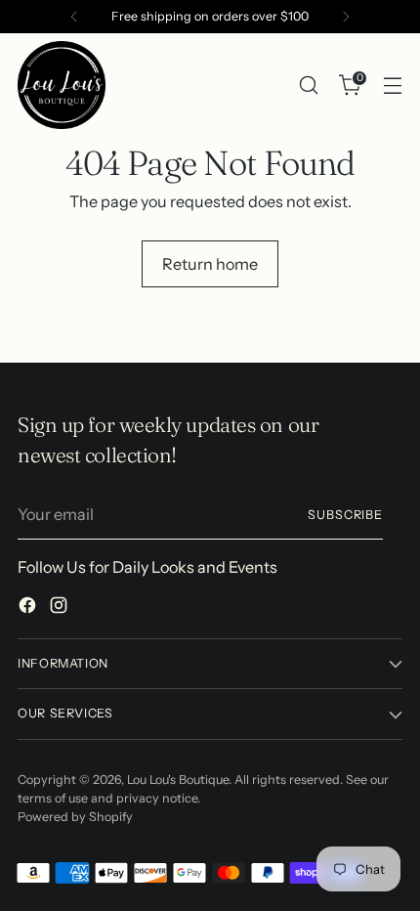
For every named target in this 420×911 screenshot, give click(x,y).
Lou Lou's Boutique (178, 779)
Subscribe (346, 514)
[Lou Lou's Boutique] (61, 85)
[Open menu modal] (392, 85)
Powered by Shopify (75, 816)
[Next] (345, 16)
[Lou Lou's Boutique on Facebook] (29, 608)
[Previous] (74, 16)
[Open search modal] (308, 85)
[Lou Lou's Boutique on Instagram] (60, 608)
